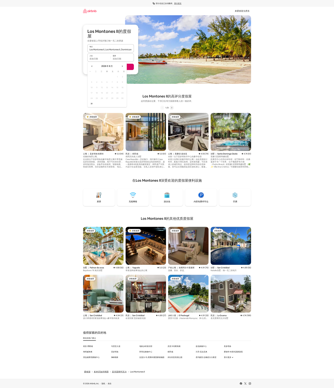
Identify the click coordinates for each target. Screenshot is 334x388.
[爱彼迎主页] (89, 11)
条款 (109, 383)
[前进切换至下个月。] (122, 66)
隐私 (103, 383)
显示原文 (178, 3)
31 (92, 103)
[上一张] (162, 108)
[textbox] (99, 58)
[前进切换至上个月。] (92, 66)
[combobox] (111, 49)
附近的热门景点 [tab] (89, 338)
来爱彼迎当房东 (242, 11)
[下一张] (172, 108)
